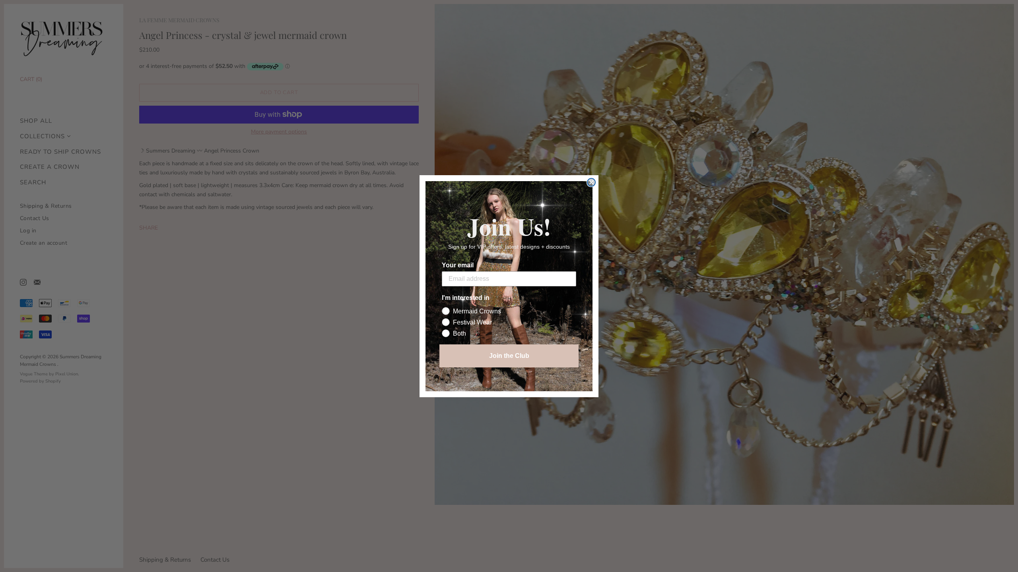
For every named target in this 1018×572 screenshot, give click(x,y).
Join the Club (509, 355)
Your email (458, 265)
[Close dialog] (591, 182)
